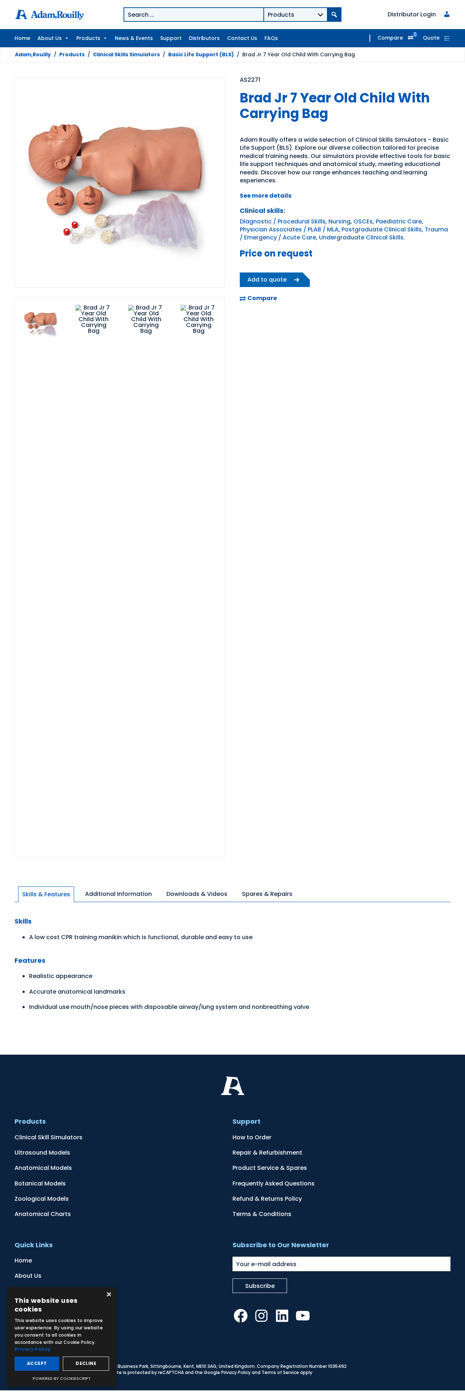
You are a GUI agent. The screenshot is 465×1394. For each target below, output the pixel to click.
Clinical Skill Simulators (48, 1137)
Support (171, 38)
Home (22, 38)
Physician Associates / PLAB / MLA (289, 229)
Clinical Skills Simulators (126, 54)
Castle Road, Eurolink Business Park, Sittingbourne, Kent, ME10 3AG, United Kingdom (162, 1366)
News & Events (134, 38)
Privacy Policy (236, 1372)
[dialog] (61, 1337)
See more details (265, 195)
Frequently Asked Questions (273, 1183)
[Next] (210, 183)
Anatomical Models (43, 1168)
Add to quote (267, 279)
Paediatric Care (399, 221)
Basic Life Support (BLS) (201, 54)
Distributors (204, 38)
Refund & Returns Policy (267, 1199)
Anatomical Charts (43, 1214)
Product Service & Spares (269, 1168)
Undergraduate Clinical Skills (361, 237)
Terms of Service (280, 1372)
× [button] (108, 1295)
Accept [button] (37, 1363)
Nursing (339, 221)
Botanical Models (40, 1183)
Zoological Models (42, 1199)
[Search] (334, 14)
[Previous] (29, 183)
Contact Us (242, 38)
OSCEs (363, 221)
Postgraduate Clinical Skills (381, 229)
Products (88, 38)
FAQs (271, 38)
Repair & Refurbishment (267, 1152)
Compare (390, 37)
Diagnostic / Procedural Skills (283, 221)
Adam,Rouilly (33, 54)
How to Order (251, 1137)
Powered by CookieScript (62, 1378)
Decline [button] (86, 1363)
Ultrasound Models (42, 1152)
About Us (49, 38)
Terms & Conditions (261, 1214)
